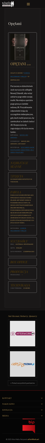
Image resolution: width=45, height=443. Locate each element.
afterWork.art (33, 439)
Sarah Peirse (25, 150)
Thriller (23, 76)
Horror (27, 73)
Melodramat (15, 76)
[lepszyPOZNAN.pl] (22, 364)
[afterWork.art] (22, 333)
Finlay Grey (19, 152)
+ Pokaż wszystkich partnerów (22, 383)
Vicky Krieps (25, 147)
